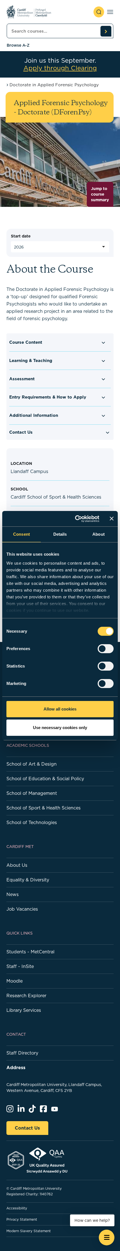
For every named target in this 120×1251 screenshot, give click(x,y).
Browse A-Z (18, 45)
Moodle (14, 981)
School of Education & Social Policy (45, 778)
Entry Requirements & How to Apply (47, 397)
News (12, 894)
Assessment (22, 379)
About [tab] (98, 534)
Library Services (23, 1010)
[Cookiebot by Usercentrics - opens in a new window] (75, 518)
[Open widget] (106, 1237)
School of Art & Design (31, 764)
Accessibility (16, 1208)
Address (15, 1067)
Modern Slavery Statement (28, 1231)
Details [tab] (60, 534)
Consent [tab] (21, 534)
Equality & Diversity (27, 880)
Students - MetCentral (30, 952)
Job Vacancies (22, 909)
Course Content (25, 342)
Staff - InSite (20, 966)
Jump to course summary (100, 194)
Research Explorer (26, 995)
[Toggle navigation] (110, 11)
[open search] (98, 11)
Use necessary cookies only (60, 727)
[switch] (106, 648)
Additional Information (33, 415)
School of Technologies (31, 822)
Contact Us (21, 432)
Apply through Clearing (60, 68)
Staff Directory (22, 1053)
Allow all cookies (60, 709)
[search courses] (105, 31)
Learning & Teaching (30, 360)
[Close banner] (112, 519)
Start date (21, 236)
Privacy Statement (21, 1219)
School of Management (31, 793)
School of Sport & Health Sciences (43, 808)
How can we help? (92, 1220)
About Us (16, 865)
